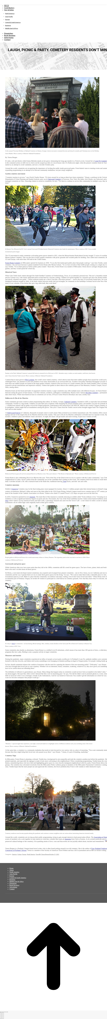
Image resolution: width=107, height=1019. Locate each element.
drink (13, 643)
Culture (19, 854)
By (44, 854)
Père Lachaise (29, 380)
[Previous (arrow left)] (1, 1015)
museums (68, 839)
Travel (37, 854)
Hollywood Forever (13, 413)
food (64, 481)
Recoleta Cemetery (92, 393)
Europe (24, 854)
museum (32, 497)
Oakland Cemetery (70, 402)
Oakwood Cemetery (54, 179)
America (14, 854)
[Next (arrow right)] (3, 1015)
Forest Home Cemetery (13, 263)
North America (31, 854)
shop (6, 500)
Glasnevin (14, 489)
